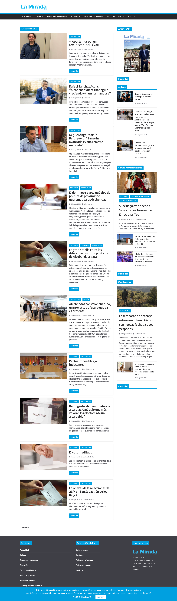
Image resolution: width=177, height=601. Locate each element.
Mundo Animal (125, 311)
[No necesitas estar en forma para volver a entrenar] (125, 99)
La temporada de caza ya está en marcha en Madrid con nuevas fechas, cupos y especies (136, 322)
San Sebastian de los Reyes (128, 201)
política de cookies (119, 593)
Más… (130, 16)
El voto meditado (80, 452)
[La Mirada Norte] (144, 549)
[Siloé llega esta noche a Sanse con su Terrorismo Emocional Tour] (137, 182)
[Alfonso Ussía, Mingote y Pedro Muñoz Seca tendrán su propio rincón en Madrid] (125, 242)
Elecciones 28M (75, 37)
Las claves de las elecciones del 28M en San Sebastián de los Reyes (89, 491)
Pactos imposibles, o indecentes (83, 363)
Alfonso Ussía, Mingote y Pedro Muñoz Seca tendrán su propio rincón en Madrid (144, 240)
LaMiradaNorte (89, 49)
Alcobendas (85, 245)
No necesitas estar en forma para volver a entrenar (143, 97)
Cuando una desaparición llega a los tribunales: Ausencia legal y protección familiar (144, 148)
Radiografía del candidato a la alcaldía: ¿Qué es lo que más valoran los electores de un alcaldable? (89, 411)
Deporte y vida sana (93, 16)
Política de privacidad (84, 560)
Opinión (39, 16)
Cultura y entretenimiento (140, 196)
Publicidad (80, 570)
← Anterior (24, 527)
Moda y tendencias (27, 580)
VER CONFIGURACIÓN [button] (82, 597)
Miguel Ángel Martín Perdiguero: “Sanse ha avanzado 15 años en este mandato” (86, 140)
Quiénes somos (82, 550)
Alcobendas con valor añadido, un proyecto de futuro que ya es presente (90, 307)
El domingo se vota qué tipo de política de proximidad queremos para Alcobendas (89, 196)
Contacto (80, 555)
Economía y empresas (57, 16)
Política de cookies (83, 565)
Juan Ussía (87, 98)
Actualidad (27, 16)
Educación (76, 16)
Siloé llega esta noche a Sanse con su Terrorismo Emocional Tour (135, 210)
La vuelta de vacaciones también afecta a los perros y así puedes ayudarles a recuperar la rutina (144, 369)
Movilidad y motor (115, 16)
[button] (134, 16)
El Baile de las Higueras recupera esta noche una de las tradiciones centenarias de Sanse (144, 258)
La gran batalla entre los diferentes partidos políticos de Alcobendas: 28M (88, 253)
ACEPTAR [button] (100, 597)
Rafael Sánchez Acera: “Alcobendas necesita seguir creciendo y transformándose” (90, 90)
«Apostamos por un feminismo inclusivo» (84, 43)
